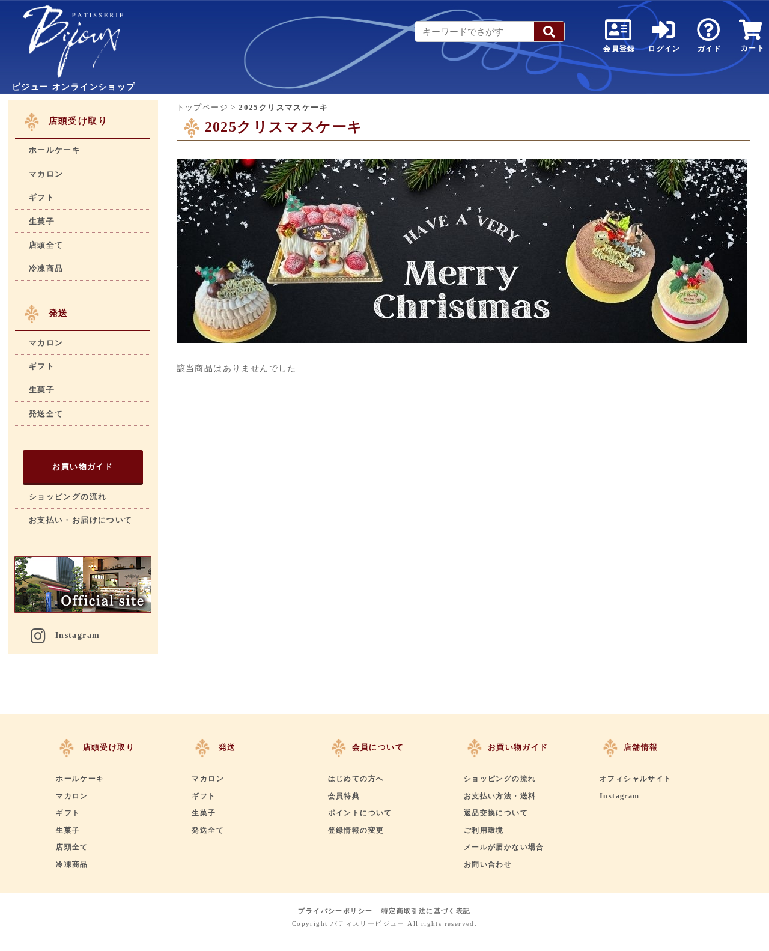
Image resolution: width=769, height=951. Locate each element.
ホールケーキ (55, 149)
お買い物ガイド (82, 466)
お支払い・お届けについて (81, 519)
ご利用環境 (484, 830)
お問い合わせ (488, 864)
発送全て (46, 413)
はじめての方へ (356, 778)
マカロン (46, 173)
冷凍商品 (46, 268)
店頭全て (46, 244)
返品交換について (496, 813)
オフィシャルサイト (636, 778)
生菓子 (42, 221)
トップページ (202, 107)
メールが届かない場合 (504, 847)
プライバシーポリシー (335, 910)
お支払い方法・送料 (500, 796)
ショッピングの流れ (68, 496)
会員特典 (344, 796)
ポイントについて (360, 813)
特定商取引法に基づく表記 (426, 910)
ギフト (42, 197)
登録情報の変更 (356, 830)
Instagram (77, 635)
